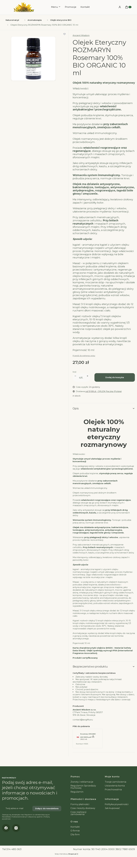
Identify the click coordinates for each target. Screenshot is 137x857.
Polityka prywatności (116, 804)
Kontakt (75, 826)
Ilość (74, 372)
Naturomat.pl (12, 20)
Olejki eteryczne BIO (60, 20)
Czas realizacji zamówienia (78, 813)
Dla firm (75, 834)
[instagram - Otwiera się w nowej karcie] (16, 828)
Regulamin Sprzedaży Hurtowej (83, 786)
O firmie (75, 830)
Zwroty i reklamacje (82, 781)
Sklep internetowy (65, 854)
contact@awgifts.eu (83, 719)
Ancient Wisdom (81, 35)
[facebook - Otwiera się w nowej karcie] (6, 828)
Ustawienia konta (115, 785)
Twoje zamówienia (115, 781)
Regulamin (77, 791)
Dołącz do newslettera (46, 808)
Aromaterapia (35, 20)
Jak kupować (112, 808)
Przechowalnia (113, 789)
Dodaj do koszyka (114, 377)
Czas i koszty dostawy (83, 808)
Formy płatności (80, 804)
